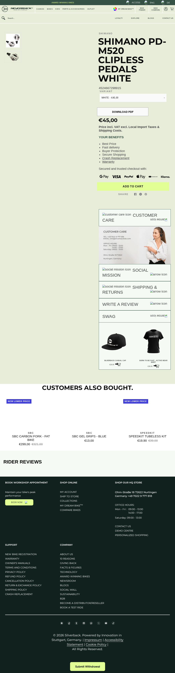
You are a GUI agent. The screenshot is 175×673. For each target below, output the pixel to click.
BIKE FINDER (142, 9)
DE (168, 2)
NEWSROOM (68, 580)
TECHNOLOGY (68, 572)
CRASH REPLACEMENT (19, 594)
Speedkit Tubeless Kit (147, 436)
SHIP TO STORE (69, 496)
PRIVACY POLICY (15, 572)
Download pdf (122, 111)
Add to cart (133, 186)
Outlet (91, 9)
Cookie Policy (96, 644)
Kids (57, 9)
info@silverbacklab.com (120, 239)
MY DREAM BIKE (71, 505)
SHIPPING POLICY (16, 589)
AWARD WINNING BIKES (75, 576)
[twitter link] (140, 194)
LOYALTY (119, 18)
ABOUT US (66, 554)
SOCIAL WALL (68, 589)
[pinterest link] (146, 194)
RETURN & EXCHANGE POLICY (23, 585)
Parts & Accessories (74, 9)
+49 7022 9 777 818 (115, 237)
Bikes (50, 9)
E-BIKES (40, 9)
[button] (133, 3)
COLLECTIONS (68, 500)
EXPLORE (135, 18)
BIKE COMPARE (155, 9)
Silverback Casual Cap (115, 360)
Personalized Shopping (131, 535)
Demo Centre (124, 530)
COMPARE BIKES (70, 510)
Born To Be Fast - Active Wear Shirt (153, 361)
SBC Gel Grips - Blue (89, 436)
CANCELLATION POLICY (19, 580)
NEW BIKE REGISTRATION (21, 554)
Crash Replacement (115, 158)
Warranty (108, 161)
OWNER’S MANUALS (17, 563)
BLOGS (151, 18)
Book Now (16, 502)
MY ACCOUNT (68, 491)
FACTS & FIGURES (71, 567)
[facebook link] (135, 194)
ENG (152, 2)
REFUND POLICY (15, 576)
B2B (62, 598)
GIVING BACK (68, 563)
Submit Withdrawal (87, 666)
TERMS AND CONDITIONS (20, 567)
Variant (106, 91)
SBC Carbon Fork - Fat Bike (31, 438)
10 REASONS (67, 558)
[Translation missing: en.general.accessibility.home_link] (17, 8)
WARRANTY (12, 558)
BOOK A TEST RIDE (71, 607)
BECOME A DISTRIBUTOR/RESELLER (82, 603)
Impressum (93, 640)
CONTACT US (167, 18)
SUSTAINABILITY (70, 594)
